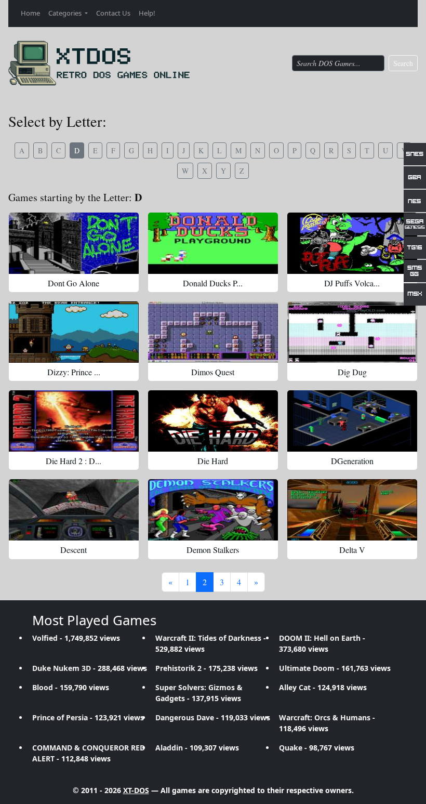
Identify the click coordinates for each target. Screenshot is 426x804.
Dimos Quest (212, 371)
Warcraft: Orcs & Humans (324, 717)
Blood (42, 687)
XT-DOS (136, 790)
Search (403, 63)
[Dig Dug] (352, 332)
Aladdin (169, 748)
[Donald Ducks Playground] (213, 243)
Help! (147, 13)
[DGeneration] (352, 421)
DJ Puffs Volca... (352, 283)
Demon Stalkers (213, 549)
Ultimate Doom (307, 668)
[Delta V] (352, 510)
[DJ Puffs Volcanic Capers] (352, 243)
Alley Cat (295, 687)
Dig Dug (352, 371)
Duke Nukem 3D (61, 668)
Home (30, 13)
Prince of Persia (60, 717)
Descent (73, 549)
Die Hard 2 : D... (73, 460)
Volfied (45, 638)
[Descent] (74, 510)
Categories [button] (65, 13)
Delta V (352, 549)
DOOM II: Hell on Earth (320, 638)
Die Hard (212, 460)
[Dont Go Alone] (74, 243)
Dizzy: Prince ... (73, 371)
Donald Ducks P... (213, 283)
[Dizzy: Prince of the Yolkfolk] (74, 332)
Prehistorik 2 (178, 668)
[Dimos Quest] (213, 332)
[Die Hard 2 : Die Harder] (74, 421)
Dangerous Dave (184, 717)
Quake (290, 748)
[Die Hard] (213, 421)
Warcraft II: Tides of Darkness (208, 638)
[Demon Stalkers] (213, 510)
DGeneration (352, 460)
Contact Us (113, 13)
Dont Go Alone (73, 283)
